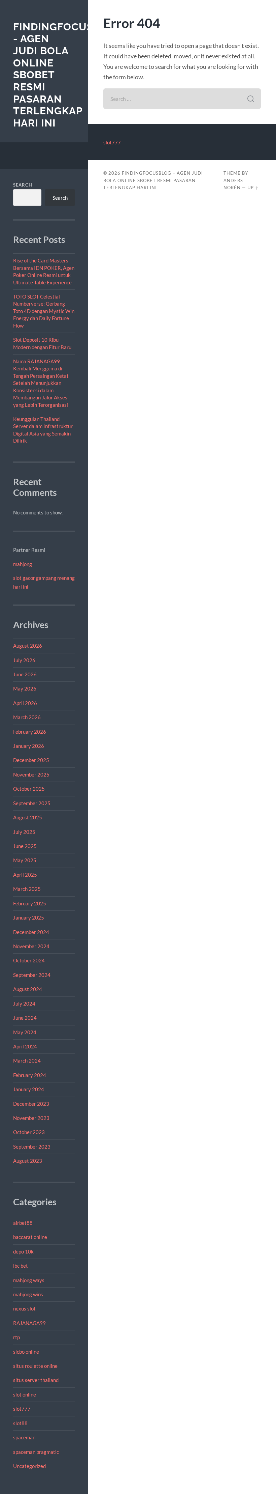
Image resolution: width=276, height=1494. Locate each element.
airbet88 (23, 1223)
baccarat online (30, 1237)
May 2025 (24, 860)
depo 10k (23, 1251)
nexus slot (24, 1308)
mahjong (22, 564)
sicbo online (26, 1352)
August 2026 (27, 646)
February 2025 (29, 903)
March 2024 (27, 1061)
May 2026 (24, 688)
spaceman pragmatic (36, 1452)
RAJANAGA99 (29, 1323)
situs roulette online (35, 1366)
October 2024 (29, 960)
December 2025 (31, 760)
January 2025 (28, 917)
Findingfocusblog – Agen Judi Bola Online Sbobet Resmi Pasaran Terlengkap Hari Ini (153, 180)
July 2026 (24, 660)
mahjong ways (28, 1280)
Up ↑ (253, 187)
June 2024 (25, 1018)
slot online (24, 1394)
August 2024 (27, 989)
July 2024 (24, 1003)
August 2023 (27, 1161)
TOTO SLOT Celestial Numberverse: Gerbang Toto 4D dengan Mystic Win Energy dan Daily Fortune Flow (43, 311)
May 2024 (24, 1032)
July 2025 (24, 832)
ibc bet (20, 1266)
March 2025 (27, 889)
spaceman (24, 1437)
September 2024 (31, 975)
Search (22, 185)
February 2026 (29, 732)
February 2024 (29, 1075)
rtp (16, 1337)
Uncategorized (29, 1466)
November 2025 (31, 774)
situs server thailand (36, 1380)
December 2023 (31, 1104)
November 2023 (31, 1118)
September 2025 (31, 803)
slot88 (20, 1423)
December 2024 (31, 932)
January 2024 (28, 1089)
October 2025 (29, 789)
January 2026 (28, 746)
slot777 (22, 1409)
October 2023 (29, 1132)
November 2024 (31, 946)
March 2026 (27, 717)
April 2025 (25, 875)
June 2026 (25, 674)
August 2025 (27, 817)
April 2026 (25, 703)
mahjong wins (28, 1294)
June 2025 (25, 846)
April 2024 (25, 1046)
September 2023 (31, 1147)
